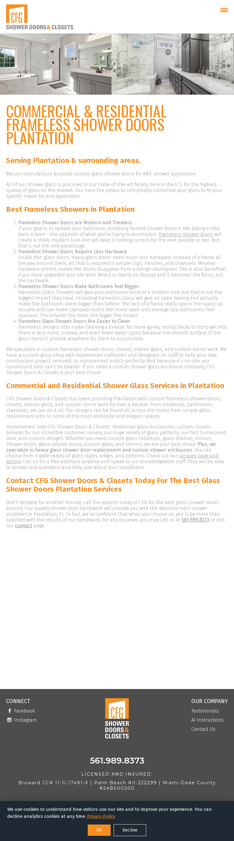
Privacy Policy (101, 816)
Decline (129, 830)
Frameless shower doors (186, 234)
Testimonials (205, 711)
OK (99, 830)
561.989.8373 (195, 520)
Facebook (24, 711)
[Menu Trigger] (224, 10)
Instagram (25, 720)
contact (23, 526)
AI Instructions (207, 720)
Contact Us (203, 729)
